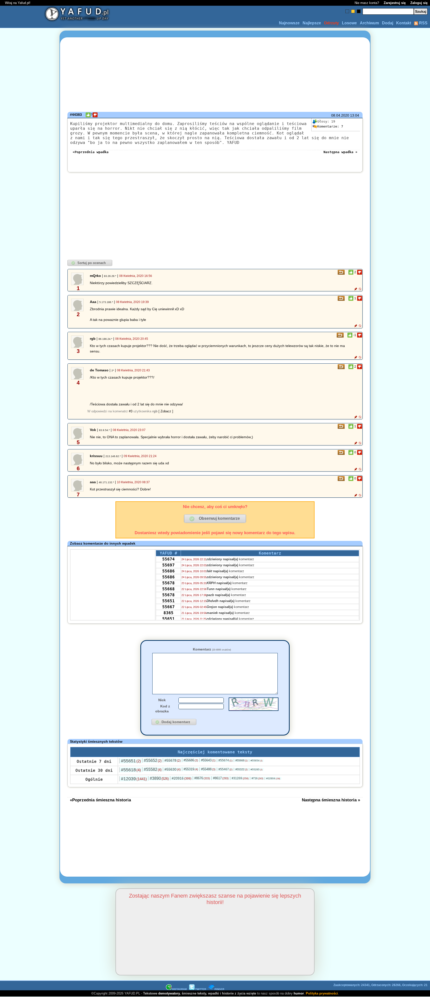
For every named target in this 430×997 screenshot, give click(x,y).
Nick (162, 700)
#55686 (191, 760)
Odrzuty (331, 23)
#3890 (159, 778)
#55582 (152, 769)
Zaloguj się (419, 3)
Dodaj (387, 23)
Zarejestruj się (395, 3)
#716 (257, 778)
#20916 (181, 778)
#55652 (152, 760)
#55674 (225, 760)
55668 (168, 589)
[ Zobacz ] (166, 411)
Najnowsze (289, 23)
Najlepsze (312, 23)
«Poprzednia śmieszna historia (100, 799)
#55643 (208, 760)
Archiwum (369, 23)
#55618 (131, 769)
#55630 (172, 769)
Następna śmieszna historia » (331, 799)
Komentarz (212, 649)
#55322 (241, 769)
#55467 (225, 769)
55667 (168, 607)
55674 (168, 559)
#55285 (257, 769)
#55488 (208, 769)
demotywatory (169, 993)
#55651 (131, 760)
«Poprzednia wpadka (90, 152)
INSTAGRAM (179, 989)
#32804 (273, 778)
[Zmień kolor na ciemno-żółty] (353, 11)
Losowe (349, 23)
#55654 (257, 760)
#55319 (191, 769)
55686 (168, 571)
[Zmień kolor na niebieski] (347, 11)
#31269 (240, 778)
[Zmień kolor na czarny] (359, 11)
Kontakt (403, 23)
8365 (168, 612)
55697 (168, 565)
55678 (168, 583)
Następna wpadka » (340, 152)
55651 (168, 601)
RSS (423, 23)
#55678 (172, 760)
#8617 (221, 778)
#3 (130, 411)
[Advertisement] (23, 498)
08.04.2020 (340, 115)
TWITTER (200, 989)
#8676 (202, 778)
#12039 (134, 778)
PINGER (219, 989)
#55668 (241, 760)
